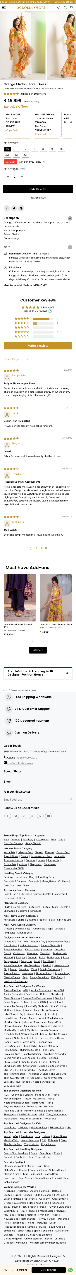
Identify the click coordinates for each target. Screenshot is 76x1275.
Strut (64, 1140)
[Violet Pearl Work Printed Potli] (20, 598)
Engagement (11, 961)
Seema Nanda (11, 1058)
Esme (34, 1153)
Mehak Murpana (13, 1026)
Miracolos (45, 1026)
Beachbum (32, 994)
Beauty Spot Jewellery (16, 1153)
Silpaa (42, 1066)
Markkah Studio (12, 1022)
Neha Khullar (11, 1034)
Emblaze (25, 1002)
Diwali (7, 953)
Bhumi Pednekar (31, 1174)
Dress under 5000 (14, 868)
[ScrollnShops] (31, 7)
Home (4, 690)
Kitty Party (57, 977)
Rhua (25, 1046)
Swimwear (50, 864)
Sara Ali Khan (61, 1178)
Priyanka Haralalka (14, 1106)
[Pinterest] (21, 208)
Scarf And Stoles (42, 894)
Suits (55, 907)
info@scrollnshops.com (20, 763)
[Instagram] (32, 816)
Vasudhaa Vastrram (31, 1118)
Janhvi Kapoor (11, 1182)
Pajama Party (62, 973)
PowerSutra (28, 1042)
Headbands (10, 898)
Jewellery (28, 839)
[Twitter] (14, 208)
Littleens (23, 1127)
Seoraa (42, 1058)
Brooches (9, 885)
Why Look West (12, 1086)
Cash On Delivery (13, 843)
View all (38, 650)
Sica (30, 1157)
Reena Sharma (12, 1046)
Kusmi (28, 1010)
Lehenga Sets (25, 852)
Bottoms (30, 860)
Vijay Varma (25, 1178)
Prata (57, 1153)
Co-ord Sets (63, 852)
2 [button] (36, 548)
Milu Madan (30, 1026)
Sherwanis (9, 911)
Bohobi (44, 994)
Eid (5, 969)
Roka (42, 957)
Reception (26, 961)
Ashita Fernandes (13, 994)
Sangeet (20, 957)
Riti (44, 1140)
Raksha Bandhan (13, 949)
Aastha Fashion (12, 990)
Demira (59, 998)
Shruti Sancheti (12, 1066)
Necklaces (21, 877)
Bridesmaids (60, 953)
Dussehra (59, 949)
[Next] (42, 642)
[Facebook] (7, 208)
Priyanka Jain (44, 1042)
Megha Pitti (54, 1022)
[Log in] (65, 7)
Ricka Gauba (11, 1050)
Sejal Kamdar (29, 1058)
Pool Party (48, 961)
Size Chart (10, 161)
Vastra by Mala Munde (16, 1082)
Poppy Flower (11, 1042)
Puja (25, 977)
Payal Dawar (57, 1038)
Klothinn (8, 1010)
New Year (32, 953)
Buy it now (38, 198)
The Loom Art (58, 1074)
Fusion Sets (10, 864)
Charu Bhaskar (12, 998)
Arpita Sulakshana (41, 990)
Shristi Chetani (49, 1062)
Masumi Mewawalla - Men (37, 1098)
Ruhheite (53, 1140)
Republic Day (37, 941)
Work (34, 969)
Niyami (7, 1038)
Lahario (40, 1014)
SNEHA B (9, 1070)
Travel (13, 969)
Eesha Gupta (11, 1002)
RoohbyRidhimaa (32, 1054)
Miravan (57, 1026)
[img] (11, 370)
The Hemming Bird (14, 1074)
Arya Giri (59, 990)
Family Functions (39, 977)
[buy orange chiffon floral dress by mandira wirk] (23, 45)
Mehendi (8, 957)
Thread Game (34, 1078)
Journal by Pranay (13, 1006)
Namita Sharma (49, 1030)
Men (53, 839)
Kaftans (23, 864)
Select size (11, 143)
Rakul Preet (10, 1178)
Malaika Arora (11, 1174)
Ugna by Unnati (53, 1078)
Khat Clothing (58, 1006)
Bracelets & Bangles (15, 881)
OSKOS (33, 1038)
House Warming (13, 965)
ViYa (69, 1127)
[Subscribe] (71, 800)
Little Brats (10, 1127)
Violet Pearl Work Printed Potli (18, 626)
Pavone (43, 1038)
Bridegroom (53, 957)
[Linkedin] (24, 816)
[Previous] (33, 642)
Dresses (49, 852)
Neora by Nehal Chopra (34, 1034)
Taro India (29, 1070)
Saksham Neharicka (55, 1054)
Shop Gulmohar (29, 1062)
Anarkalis (59, 856)
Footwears (59, 894)
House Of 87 (39, 1002)
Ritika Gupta (48, 1050)
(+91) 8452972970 (26, 757)
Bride (66, 957)
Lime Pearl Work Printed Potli (56, 624)
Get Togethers (32, 965)
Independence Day (58, 941)
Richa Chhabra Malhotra (44, 1046)
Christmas (19, 953)
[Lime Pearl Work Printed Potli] (56, 598)
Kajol (47, 1166)
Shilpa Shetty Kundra (15, 1170)
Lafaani (30, 1014)
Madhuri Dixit (34, 1166)
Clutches (25, 894)
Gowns (24, 856)
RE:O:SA (49, 1106)
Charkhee (56, 994)
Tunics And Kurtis (13, 860)
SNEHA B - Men (28, 1114)
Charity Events (12, 977)
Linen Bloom (11, 1018)
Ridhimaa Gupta (29, 1050)
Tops (50, 928)
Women (15, 839)
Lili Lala (51, 1014)
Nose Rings (22, 885)
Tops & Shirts (11, 856)
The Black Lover (46, 1070)
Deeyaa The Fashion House (37, 998)
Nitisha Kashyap (58, 1034)
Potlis (15, 894)
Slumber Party (44, 973)
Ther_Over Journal (14, 1078)
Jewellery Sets (46, 877)
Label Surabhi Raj (13, 1014)
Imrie (51, 1002)
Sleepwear (36, 864)
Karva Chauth (32, 949)
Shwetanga (29, 1066)
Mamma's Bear (39, 1127)
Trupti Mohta (31, 1144)
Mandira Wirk (36, 1018)
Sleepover (27, 973)
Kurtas (46, 907)
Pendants (33, 881)
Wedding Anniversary (16, 981)
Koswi (19, 1010)
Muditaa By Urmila (14, 1030)
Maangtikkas (49, 881)
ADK (25, 990)
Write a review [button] (38, 346)
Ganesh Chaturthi (50, 945)
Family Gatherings (50, 969)
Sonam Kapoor (43, 1178)
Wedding (45, 953)
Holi (25, 941)
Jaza (59, 1002)
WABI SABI (48, 1082)
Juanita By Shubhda (37, 1006)
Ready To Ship (33, 843)
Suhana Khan (56, 1170)
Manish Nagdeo (12, 1098)
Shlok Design (11, 1062)
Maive (23, 1018)
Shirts (7, 907)
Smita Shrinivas (56, 1066)
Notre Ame (20, 1038)
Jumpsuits (53, 860)
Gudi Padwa (10, 945)
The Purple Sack (13, 1144)
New (6, 839)
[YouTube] (48, 816)
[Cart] (71, 7)
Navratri (47, 949)
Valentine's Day (12, 941)
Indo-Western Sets (41, 856)
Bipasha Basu (50, 1174)
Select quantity (14, 169)
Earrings (8, 877)
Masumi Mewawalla (35, 1022)
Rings (32, 877)
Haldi (37, 961)
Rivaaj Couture (12, 1054)
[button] (11, 94)
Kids (60, 839)
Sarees (39, 852)
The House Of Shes (37, 1074)
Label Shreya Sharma (46, 1010)
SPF (19, 1070)
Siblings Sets (64, 919)
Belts (22, 898)
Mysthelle (32, 1030)
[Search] (59, 7)
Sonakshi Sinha (38, 1170)
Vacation (24, 969)
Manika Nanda (55, 1018)
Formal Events (12, 973)
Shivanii (53, 1058)
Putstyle (8, 1157)
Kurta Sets (9, 852)
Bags (6, 894)
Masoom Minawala (14, 1166)
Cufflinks (63, 881)
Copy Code (12, 130)
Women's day (61, 965)
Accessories (42, 839)
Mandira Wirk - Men (46, 1094)
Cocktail (32, 957)
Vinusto (35, 1082)
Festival (47, 965)
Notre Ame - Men (41, 1102)
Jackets (41, 860)
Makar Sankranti (29, 945)
